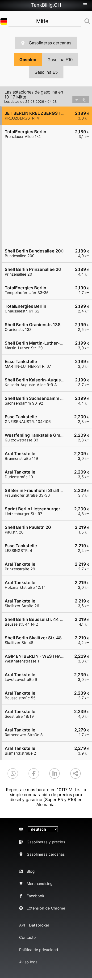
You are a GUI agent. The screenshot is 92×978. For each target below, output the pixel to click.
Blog (31, 871)
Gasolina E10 (60, 59)
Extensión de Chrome (46, 908)
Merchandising (40, 883)
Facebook (35, 895)
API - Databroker (34, 925)
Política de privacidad (38, 949)
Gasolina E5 (46, 72)
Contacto (27, 937)
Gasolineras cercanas (50, 42)
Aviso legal (28, 962)
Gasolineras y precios (46, 842)
